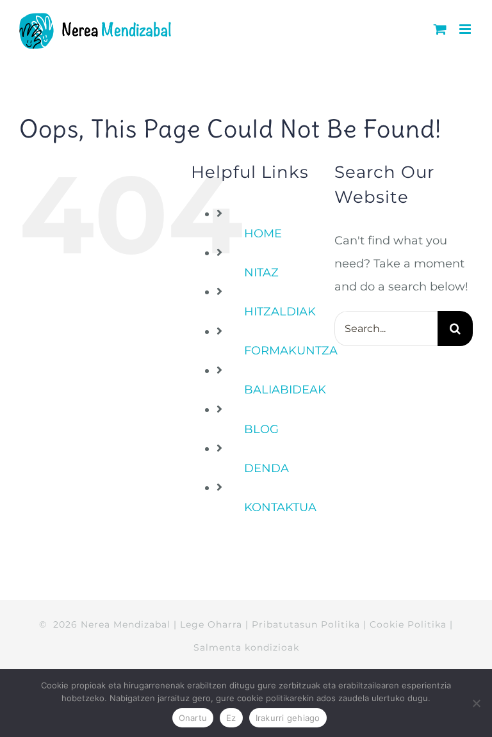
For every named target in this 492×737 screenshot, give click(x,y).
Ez (231, 718)
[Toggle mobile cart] (440, 29)
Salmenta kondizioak (246, 647)
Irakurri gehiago (288, 718)
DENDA (266, 468)
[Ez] (476, 703)
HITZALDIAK (280, 312)
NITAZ (261, 272)
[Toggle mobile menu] (466, 29)
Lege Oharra (211, 624)
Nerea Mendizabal (125, 624)
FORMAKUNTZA (291, 351)
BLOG (261, 429)
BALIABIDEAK (285, 390)
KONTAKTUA (280, 507)
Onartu (193, 718)
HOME (263, 233)
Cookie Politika (408, 624)
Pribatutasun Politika (306, 624)
